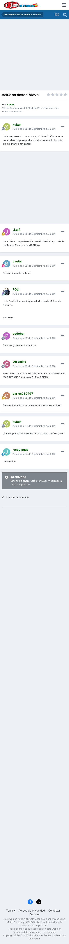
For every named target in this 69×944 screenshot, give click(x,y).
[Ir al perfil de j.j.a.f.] (6, 231)
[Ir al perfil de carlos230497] (6, 395)
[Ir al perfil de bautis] (6, 263)
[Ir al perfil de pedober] (6, 336)
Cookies (34, 914)
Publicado (34, 128)
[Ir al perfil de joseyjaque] (6, 452)
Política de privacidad (32, 910)
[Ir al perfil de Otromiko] (6, 364)
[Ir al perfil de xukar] (6, 126)
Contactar (54, 910)
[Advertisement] (34, 55)
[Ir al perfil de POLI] (6, 291)
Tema (10, 910)
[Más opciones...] (62, 127)
